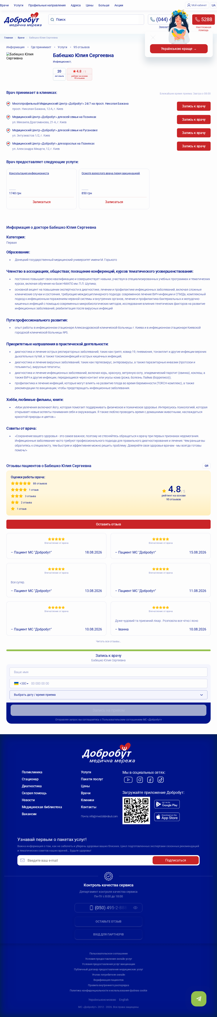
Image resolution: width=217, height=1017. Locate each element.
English (124, 999)
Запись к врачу (194, 106)
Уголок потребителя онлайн (108, 974)
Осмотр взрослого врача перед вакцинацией (111, 173)
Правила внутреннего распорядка (108, 985)
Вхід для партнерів (108, 934)
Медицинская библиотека (42, 807)
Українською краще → (179, 49)
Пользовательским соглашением (122, 719)
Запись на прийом (109, 710)
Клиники (87, 800)
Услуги (18, 5)
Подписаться (175, 860)
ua (214, 5)
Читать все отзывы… (108, 641)
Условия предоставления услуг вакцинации (108, 964)
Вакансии (29, 814)
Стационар (30, 779)
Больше (104, 5)
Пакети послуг (92, 779)
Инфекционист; (62, 61)
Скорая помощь (34, 793)
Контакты (88, 807)
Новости (28, 800)
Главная (8, 37)
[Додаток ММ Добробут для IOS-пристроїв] (167, 817)
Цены (89, 5)
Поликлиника (32, 772)
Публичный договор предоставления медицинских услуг (108, 969)
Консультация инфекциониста (29, 173)
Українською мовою (102, 999)
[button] (20, 683)
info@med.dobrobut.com (103, 816)
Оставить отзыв (108, 524)
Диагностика (32, 786)
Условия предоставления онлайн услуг (108, 958)
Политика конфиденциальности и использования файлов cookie (108, 990)
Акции (118, 5)
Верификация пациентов (108, 979)
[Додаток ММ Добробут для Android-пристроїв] (167, 804)
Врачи (4, 5)
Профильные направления (47, 5)
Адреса (76, 5)
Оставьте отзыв (108, 921)
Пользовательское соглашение (108, 953)
